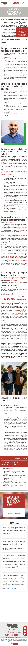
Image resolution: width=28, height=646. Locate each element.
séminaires (22, 304)
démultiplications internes (7, 257)
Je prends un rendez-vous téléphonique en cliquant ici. (14, 512)
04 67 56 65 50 (18, 3)
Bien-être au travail (9, 205)
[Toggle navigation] (26, 3)
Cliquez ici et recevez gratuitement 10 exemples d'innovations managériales (22, 32)
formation (23, 260)
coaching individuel (7, 253)
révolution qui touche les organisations (12, 166)
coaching (8, 304)
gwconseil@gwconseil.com (13, 637)
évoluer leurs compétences (18, 299)
